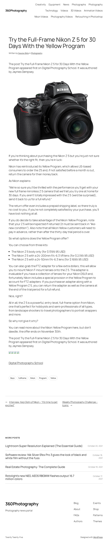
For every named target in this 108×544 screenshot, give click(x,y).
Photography (36, 53)
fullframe (22, 378)
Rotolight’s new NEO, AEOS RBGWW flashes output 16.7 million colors (39, 477)
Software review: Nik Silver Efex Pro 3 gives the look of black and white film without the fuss (45, 456)
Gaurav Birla (23, 53)
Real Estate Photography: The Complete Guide (35, 467)
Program (43, 378)
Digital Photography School (26, 363)
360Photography (16, 10)
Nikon (32, 378)
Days (12, 378)
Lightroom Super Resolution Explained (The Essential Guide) (43, 446)
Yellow (53, 378)
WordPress (98, 537)
